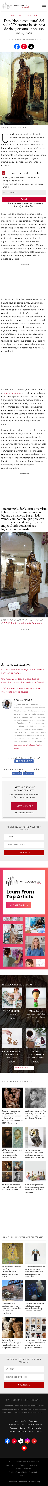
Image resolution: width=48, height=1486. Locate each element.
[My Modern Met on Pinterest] (14, 1440)
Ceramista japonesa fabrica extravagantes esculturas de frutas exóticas (35, 1188)
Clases (22, 1428)
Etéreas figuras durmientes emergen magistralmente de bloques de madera (11, 1344)
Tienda (38, 1431)
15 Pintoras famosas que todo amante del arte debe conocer (11, 1187)
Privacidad (33, 1472)
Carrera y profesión (34, 1424)
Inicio (14, 15)
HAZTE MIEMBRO (24, 806)
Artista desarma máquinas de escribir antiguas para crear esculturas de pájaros (34, 1154)
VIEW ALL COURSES (19, 905)
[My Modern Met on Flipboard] (34, 1440)
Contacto (18, 1469)
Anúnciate (27, 1469)
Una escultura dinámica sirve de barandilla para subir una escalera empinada (11, 1308)
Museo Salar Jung (12, 393)
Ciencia (12, 1431)
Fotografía (33, 1421)
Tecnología (22, 1431)
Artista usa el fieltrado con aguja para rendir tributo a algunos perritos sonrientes (35, 1344)
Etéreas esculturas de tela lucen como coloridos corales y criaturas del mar (34, 1307)
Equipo (22, 1465)
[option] (13, 962)
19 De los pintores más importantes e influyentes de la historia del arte (12, 1154)
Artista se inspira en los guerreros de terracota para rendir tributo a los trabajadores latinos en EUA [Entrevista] (12, 1117)
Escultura (31, 15)
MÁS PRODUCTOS (24, 1068)
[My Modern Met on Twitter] (20, 1440)
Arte (21, 15)
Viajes (31, 1431)
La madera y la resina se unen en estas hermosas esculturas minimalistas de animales (35, 1271)
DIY (23, 1424)
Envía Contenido (32, 1465)
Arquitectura (14, 1424)
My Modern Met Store (17, 985)
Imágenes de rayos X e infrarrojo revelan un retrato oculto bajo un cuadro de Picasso (35, 1114)
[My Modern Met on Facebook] (7, 1440)
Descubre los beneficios (24, 812)
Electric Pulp (35, 1481)
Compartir (25, 761)
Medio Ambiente (34, 1428)
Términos (22, 1475)
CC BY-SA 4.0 (9, 623)
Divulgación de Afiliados (18, 1472)
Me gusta (16, 774)
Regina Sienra (15, 39)
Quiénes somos (12, 1465)
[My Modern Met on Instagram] (27, 1440)
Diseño (23, 1421)
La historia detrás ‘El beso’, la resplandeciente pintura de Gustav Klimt (11, 1271)
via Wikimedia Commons (29, 623)
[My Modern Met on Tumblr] (40, 1440)
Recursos (13, 1428)
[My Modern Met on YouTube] (24, 1447)
